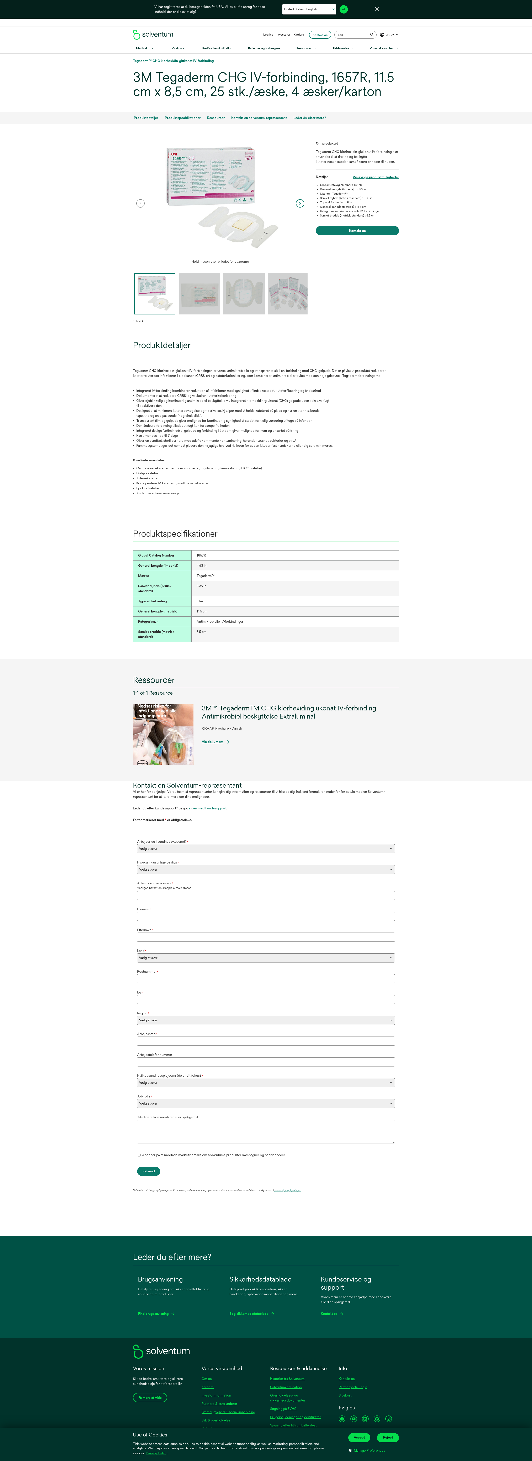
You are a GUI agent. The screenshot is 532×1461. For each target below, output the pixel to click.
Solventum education (286, 1387)
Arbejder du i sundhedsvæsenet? (162, 842)
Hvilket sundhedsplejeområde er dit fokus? (170, 1076)
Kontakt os (347, 1379)
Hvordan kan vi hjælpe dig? (158, 862)
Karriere (299, 34)
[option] (220, 203)
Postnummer (147, 972)
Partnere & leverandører (219, 1404)
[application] (220, 199)
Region (143, 1013)
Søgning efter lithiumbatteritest (293, 1425)
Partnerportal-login (353, 1387)
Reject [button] (388, 1437)
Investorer (283, 34)
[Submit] (372, 34)
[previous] (140, 203)
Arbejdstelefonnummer (154, 1055)
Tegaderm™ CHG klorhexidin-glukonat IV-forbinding (173, 61)
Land (141, 951)
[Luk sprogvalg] (377, 8)
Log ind (268, 34)
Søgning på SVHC (283, 1409)
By (140, 992)
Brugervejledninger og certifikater (295, 1417)
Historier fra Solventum (287, 1379)
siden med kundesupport (207, 808)
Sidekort (345, 1395)
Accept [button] (359, 1437)
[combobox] (355, 34)
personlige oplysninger (288, 1190)
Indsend (149, 1171)
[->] (344, 9)
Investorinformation (216, 1395)
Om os (207, 1379)
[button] (367, 1450)
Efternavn (145, 930)
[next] (300, 203)
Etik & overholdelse (216, 1420)
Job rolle (144, 1096)
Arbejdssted (147, 1034)
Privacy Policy (156, 1453)
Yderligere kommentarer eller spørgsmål (167, 1117)
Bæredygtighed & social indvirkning (228, 1412)
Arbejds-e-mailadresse (155, 883)
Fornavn (144, 909)
